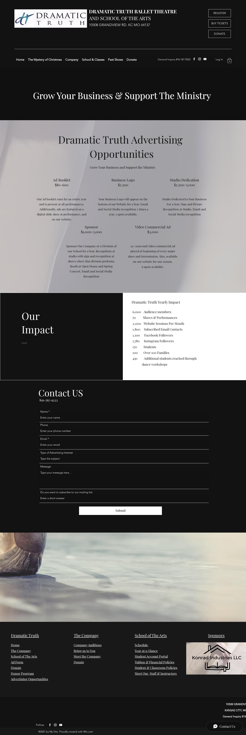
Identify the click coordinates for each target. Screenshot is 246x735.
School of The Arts (151, 635)
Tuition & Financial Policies (154, 662)
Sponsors (216, 635)
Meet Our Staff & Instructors (156, 673)
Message (45, 466)
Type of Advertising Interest (56, 452)
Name (44, 411)
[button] (229, 60)
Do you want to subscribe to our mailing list (66, 492)
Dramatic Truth (25, 635)
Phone (44, 425)
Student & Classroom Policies (156, 668)
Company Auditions (88, 645)
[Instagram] (199, 59)
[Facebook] (194, 59)
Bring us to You (84, 651)
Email (43, 438)
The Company (21, 651)
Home (15, 645)
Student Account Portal (151, 656)
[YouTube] (205, 59)
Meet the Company (87, 656)
